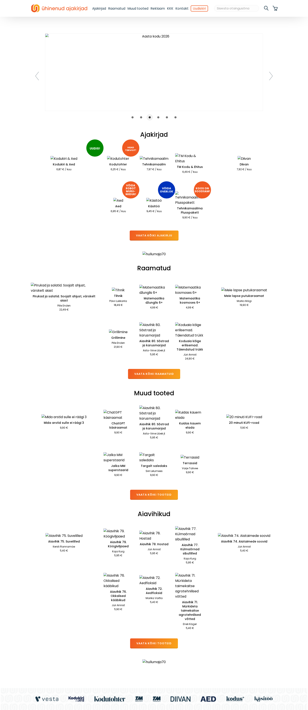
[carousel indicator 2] (141, 117)
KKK (170, 8)
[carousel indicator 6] (175, 117)
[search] (266, 8)
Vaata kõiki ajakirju (154, 235)
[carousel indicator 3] (150, 117)
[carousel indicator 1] (132, 117)
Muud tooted (137, 8)
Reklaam (157, 8)
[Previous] (37, 76)
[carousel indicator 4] (158, 117)
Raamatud (116, 8)
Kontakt (182, 8)
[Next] (271, 76)
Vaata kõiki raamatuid (154, 374)
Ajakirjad (99, 8)
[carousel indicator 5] (167, 117)
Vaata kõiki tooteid (154, 495)
